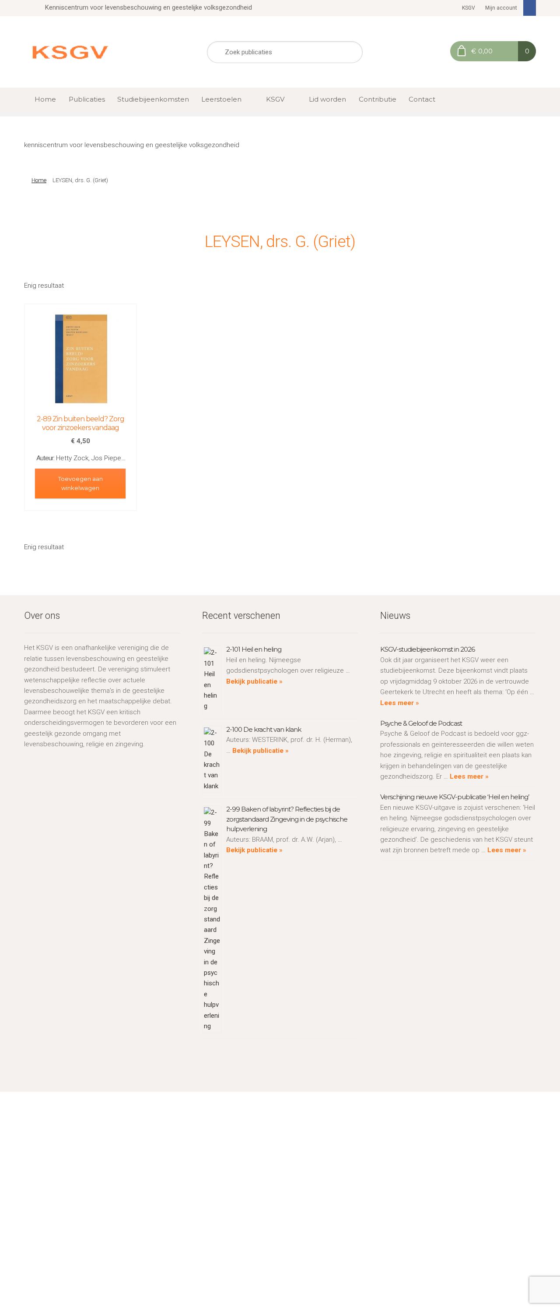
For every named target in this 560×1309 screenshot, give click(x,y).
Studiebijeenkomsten (153, 99)
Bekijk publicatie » (254, 681)
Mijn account (501, 8)
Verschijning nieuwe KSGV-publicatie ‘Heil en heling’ (454, 797)
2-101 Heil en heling (253, 649)
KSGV (468, 8)
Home (45, 99)
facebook (529, 8)
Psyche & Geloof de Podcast (421, 723)
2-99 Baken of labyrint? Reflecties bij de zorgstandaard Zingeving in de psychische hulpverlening (286, 819)
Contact (422, 99)
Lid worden (327, 99)
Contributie (377, 99)
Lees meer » (399, 703)
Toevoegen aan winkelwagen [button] (80, 483)
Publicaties (87, 99)
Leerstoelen (221, 99)
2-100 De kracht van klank (263, 729)
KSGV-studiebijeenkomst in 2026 (427, 649)
